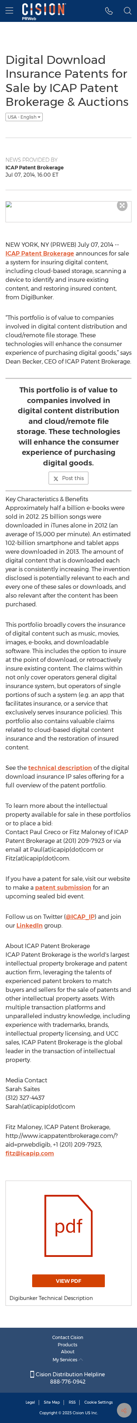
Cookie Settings (98, 1402)
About (68, 1351)
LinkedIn (29, 925)
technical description (60, 767)
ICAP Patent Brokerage (39, 253)
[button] (109, 11)
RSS (72, 1402)
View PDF (68, 1281)
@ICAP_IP (80, 916)
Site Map (52, 1402)
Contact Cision (67, 1337)
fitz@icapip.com (29, 1153)
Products (67, 1344)
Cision (78, 1413)
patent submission (63, 887)
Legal (30, 1402)
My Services (66, 1359)
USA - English (23, 117)
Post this (73, 478)
